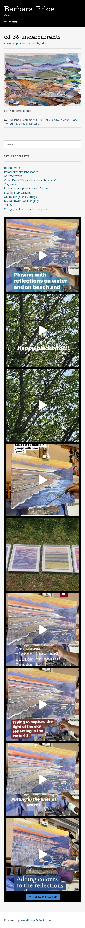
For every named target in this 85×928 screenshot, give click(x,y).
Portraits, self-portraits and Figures (26, 188)
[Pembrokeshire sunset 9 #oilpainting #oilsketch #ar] (42, 629)
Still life (8, 205)
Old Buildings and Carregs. (20, 197)
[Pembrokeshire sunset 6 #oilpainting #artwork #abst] (42, 854)
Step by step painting (17, 192)
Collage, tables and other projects (25, 209)
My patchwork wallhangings (21, 201)
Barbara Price (29, 9)
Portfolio (45, 920)
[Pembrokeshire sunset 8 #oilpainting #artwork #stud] (42, 704)
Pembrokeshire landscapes (21, 172)
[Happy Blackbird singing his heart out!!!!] (42, 405)
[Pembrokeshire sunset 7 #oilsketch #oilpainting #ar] (42, 779)
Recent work (12, 168)
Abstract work (13, 176)
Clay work (10, 184)
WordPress (28, 920)
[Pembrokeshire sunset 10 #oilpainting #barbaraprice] (42, 480)
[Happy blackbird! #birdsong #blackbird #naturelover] (42, 330)
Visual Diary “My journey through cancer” (30, 180)
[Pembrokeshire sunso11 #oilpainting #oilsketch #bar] (42, 255)
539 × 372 (54, 120)
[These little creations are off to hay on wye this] (42, 554)
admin (44, 43)
